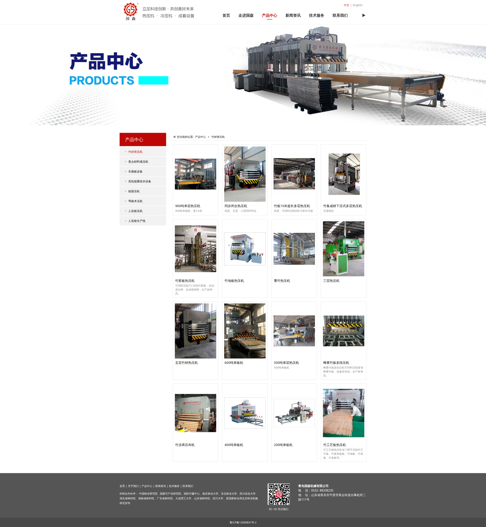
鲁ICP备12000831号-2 (243, 522)
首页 (226, 15)
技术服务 (316, 15)
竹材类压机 (135, 152)
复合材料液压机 (138, 161)
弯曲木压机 (135, 201)
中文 (346, 5)
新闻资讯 (293, 15)
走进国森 (246, 15)
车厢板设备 (135, 171)
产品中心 (269, 15)
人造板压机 (135, 211)
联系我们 (340, 15)
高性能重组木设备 (139, 181)
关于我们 (133, 486)
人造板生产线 (136, 221)
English (357, 5)
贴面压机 (134, 191)
